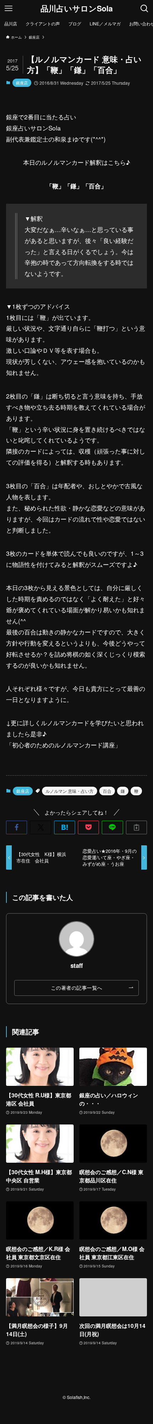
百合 (107, 791)
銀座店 (22, 82)
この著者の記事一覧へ (76, 987)
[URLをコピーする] (136, 827)
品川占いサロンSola (77, 9)
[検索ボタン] (144, 8)
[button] (16, 827)
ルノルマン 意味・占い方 (70, 791)
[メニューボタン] (8, 8)
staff (76, 965)
